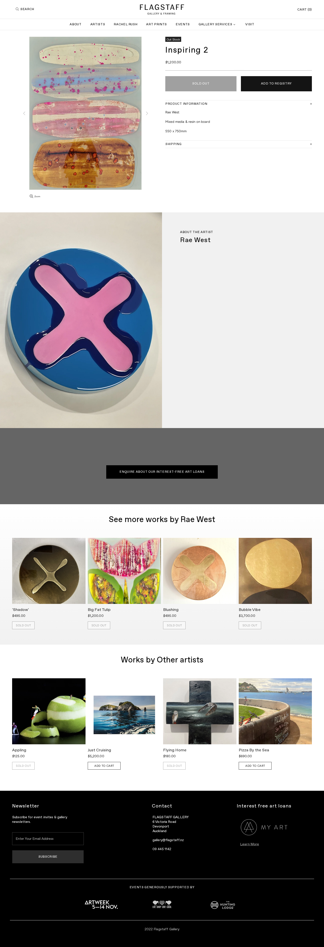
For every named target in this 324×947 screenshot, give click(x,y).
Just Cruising (99, 750)
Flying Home (174, 750)
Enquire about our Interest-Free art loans (162, 471)
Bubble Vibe (250, 610)
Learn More (249, 844)
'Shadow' (20, 610)
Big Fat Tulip (99, 610)
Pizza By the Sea (254, 750)
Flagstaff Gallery (162, 9)
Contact (162, 806)
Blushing (171, 610)
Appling (19, 750)
